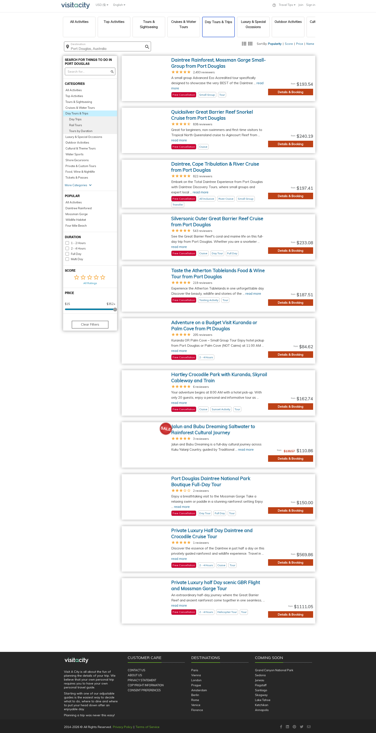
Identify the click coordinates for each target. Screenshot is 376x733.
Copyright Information (146, 685)
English (118, 5)
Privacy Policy (122, 727)
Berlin (195, 695)
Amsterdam (199, 690)
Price (299, 43)
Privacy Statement (142, 680)
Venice (195, 705)
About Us (135, 675)
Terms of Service (147, 727)
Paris (194, 670)
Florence (197, 710)
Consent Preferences (144, 690)
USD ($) (101, 5)
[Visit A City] (76, 660)
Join (300, 5)
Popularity (275, 43)
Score (289, 43)
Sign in (310, 5)
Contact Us (136, 670)
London (196, 680)
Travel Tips (286, 5)
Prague (196, 685)
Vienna (196, 675)
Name (310, 43)
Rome (195, 700)
